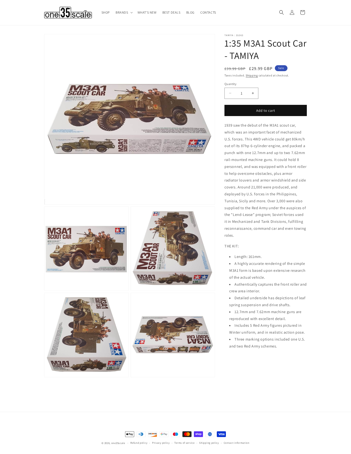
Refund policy (138, 442)
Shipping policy (209, 442)
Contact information (237, 442)
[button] (124, 12)
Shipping (252, 75)
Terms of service (184, 442)
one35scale (118, 443)
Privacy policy (161, 442)
